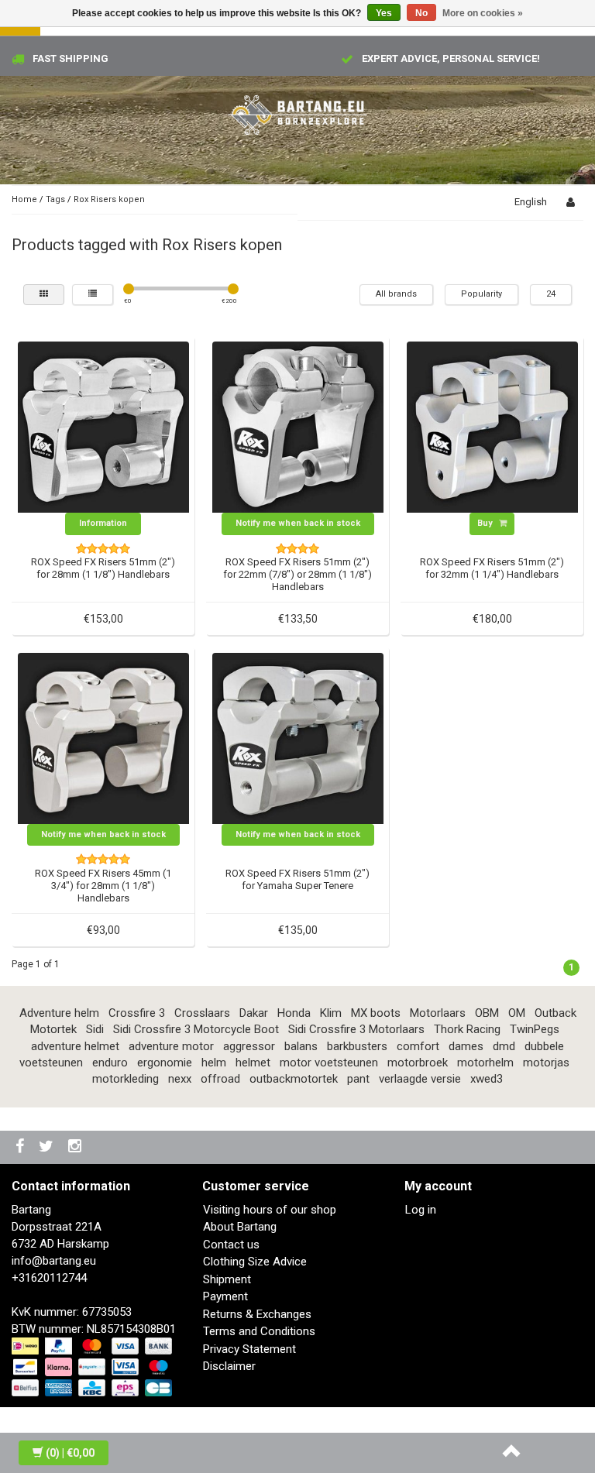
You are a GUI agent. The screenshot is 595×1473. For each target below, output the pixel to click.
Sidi (95, 1029)
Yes (384, 13)
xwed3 (486, 1079)
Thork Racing (467, 1029)
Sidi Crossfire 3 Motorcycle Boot (196, 1029)
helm (213, 1063)
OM (516, 1013)
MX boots (376, 1013)
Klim (331, 1013)
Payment (225, 1296)
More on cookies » (482, 13)
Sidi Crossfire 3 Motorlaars (356, 1029)
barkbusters (357, 1046)
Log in (420, 1210)
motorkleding (125, 1079)
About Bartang (240, 1227)
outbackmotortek (293, 1079)
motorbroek (417, 1063)
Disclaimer (229, 1366)
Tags (55, 199)
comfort (418, 1046)
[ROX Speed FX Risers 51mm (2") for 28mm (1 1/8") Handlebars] (103, 427)
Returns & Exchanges (257, 1314)
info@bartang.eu (54, 1261)
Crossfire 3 (136, 1013)
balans (301, 1046)
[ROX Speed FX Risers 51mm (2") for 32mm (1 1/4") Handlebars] (492, 427)
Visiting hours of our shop (269, 1210)
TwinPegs (534, 1029)
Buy (486, 523)
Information (103, 523)
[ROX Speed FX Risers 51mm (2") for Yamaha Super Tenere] (297, 737)
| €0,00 (70, 1453)
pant (358, 1079)
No (421, 13)
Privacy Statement (249, 1349)
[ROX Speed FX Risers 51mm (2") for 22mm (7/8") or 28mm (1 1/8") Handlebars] (297, 427)
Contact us (231, 1245)
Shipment (227, 1279)
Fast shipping (70, 58)
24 (550, 294)
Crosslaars (202, 1013)
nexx (179, 1079)
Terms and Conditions (259, 1331)
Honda (294, 1013)
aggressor (249, 1046)
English (530, 202)
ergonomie (164, 1063)
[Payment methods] (93, 1368)
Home (24, 199)
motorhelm (485, 1063)
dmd (504, 1046)
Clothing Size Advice (255, 1262)
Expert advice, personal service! (451, 58)
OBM (487, 1013)
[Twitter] (48, 1147)
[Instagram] (76, 1147)
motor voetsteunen (329, 1063)
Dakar (253, 1013)
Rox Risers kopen (109, 199)
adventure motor (171, 1046)
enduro (110, 1063)
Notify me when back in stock (298, 523)
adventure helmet (75, 1046)
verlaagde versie (420, 1079)
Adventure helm (59, 1013)
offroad (220, 1079)
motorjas (546, 1063)
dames (466, 1046)
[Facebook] (21, 1147)
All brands (396, 294)
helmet (253, 1063)
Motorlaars (438, 1013)
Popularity (481, 294)
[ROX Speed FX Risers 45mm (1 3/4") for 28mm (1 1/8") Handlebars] (103, 737)
